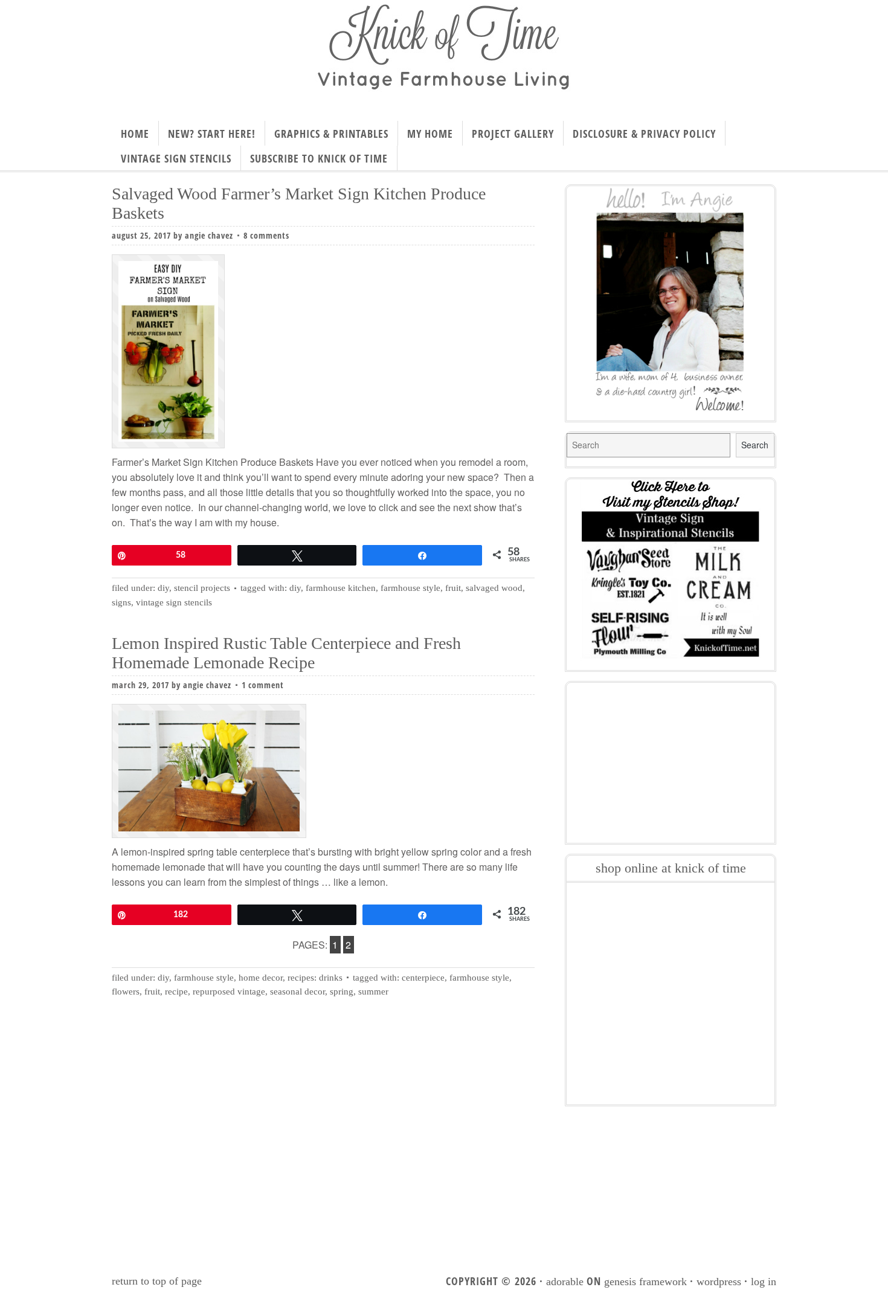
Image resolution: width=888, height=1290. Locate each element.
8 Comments (266, 235)
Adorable (565, 1281)
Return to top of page (157, 1281)
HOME (135, 133)
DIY (163, 588)
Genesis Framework (645, 1281)
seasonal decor (297, 991)
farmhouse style (410, 588)
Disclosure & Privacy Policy (644, 133)
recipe (176, 991)
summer (373, 991)
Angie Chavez (209, 235)
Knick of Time (444, 56)
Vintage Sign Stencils (176, 158)
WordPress (719, 1281)
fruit (453, 588)
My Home (430, 133)
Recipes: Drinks (315, 977)
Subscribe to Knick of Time (319, 158)
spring (341, 991)
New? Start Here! (212, 133)
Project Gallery (513, 133)
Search (754, 445)
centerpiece (423, 977)
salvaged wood (494, 588)
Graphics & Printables (331, 133)
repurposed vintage (229, 991)
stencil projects (202, 588)
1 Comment (263, 685)
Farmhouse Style (204, 977)
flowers (126, 991)
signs (121, 602)
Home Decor (261, 977)
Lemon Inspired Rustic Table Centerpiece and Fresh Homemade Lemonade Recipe (286, 653)
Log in (763, 1281)
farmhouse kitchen (341, 588)
